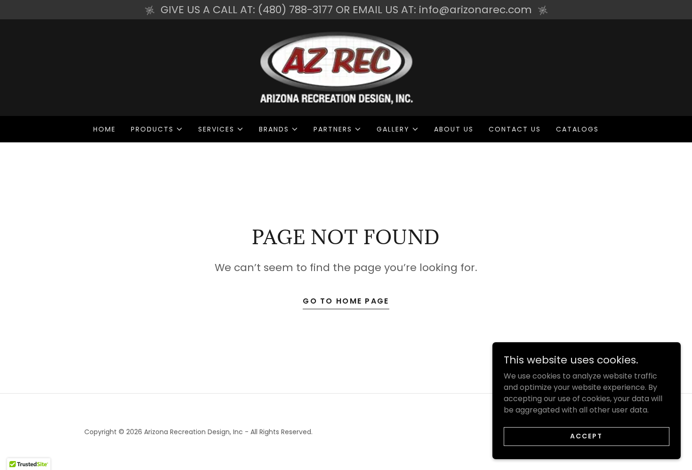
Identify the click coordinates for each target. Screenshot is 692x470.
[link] (346, 67)
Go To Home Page (346, 301)
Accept (586, 436)
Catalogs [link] (577, 129)
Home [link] (104, 129)
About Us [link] (454, 129)
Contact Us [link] (515, 129)
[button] (157, 129)
